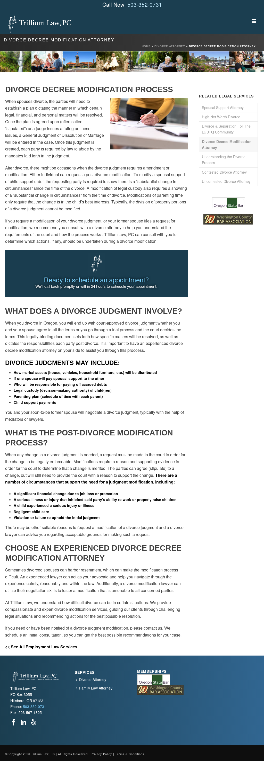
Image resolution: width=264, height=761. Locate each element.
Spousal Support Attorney (223, 107)
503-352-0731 (144, 4)
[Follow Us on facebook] (13, 722)
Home (146, 46)
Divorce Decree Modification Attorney (227, 144)
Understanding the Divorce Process (223, 159)
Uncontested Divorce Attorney (226, 181)
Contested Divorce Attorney (224, 172)
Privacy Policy (101, 754)
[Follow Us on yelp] (33, 722)
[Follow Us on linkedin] (23, 722)
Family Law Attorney (95, 688)
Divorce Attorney (169, 46)
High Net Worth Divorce (221, 116)
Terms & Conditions (129, 754)
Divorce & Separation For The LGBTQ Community (226, 129)
